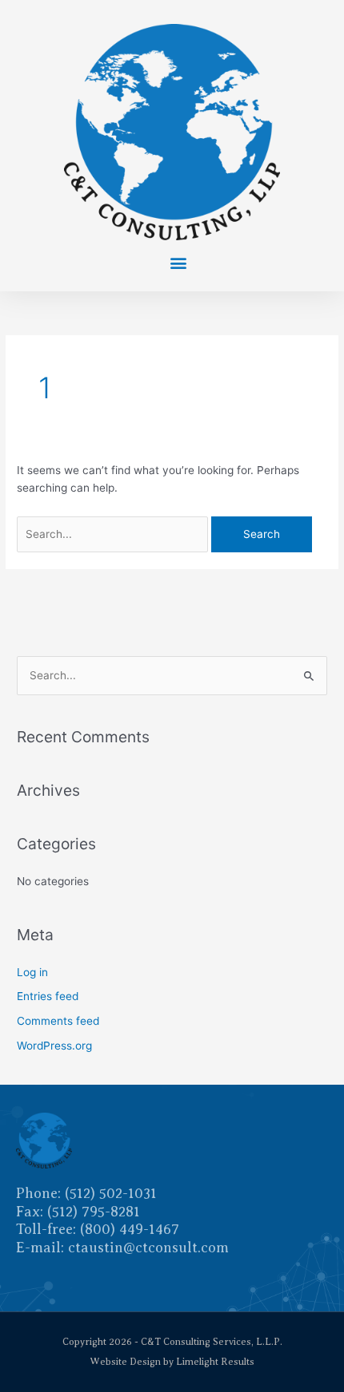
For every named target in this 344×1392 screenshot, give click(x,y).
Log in (32, 972)
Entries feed (47, 996)
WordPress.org (54, 1045)
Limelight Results (215, 1361)
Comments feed (58, 1020)
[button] (178, 262)
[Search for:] (114, 534)
